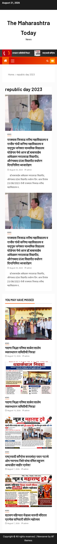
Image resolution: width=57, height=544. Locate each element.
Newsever (42, 536)
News (9, 134)
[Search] (47, 61)
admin (29, 170)
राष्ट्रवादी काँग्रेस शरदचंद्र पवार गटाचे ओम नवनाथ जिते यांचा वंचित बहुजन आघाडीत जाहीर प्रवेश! (27, 461)
